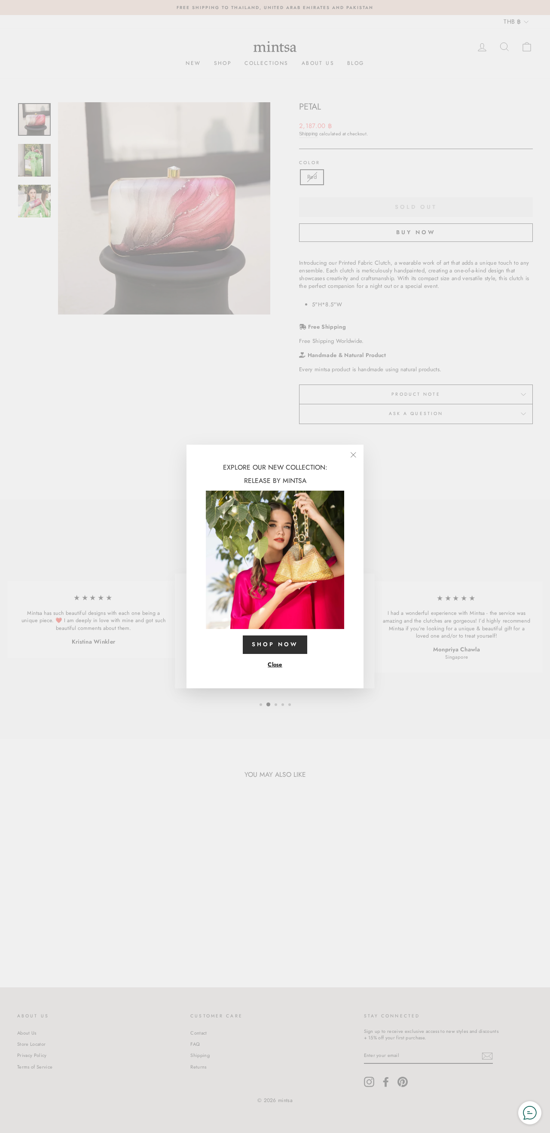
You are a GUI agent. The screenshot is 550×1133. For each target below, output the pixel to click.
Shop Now (275, 644)
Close (275, 664)
